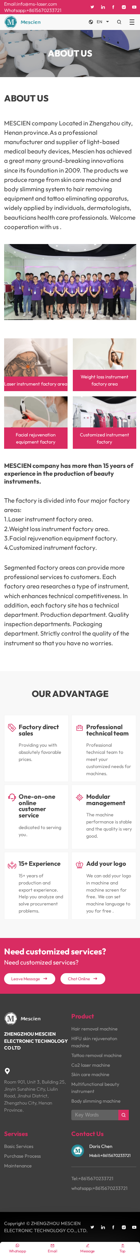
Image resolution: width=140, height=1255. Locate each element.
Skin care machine (90, 1074)
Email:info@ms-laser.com (30, 3)
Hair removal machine (94, 1029)
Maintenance (18, 1166)
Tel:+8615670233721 (92, 1178)
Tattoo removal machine (96, 1055)
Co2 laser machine (90, 1065)
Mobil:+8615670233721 (110, 1155)
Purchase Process (22, 1156)
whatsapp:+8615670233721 (99, 1188)
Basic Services (18, 1146)
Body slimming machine (96, 1101)
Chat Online (83, 978)
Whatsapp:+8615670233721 (32, 10)
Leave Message (29, 978)
